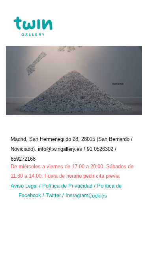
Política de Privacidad (67, 186)
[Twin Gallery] (32, 20)
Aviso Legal (24, 186)
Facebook (30, 195)
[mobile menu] (135, 21)
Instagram (77, 195)
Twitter (54, 195)
